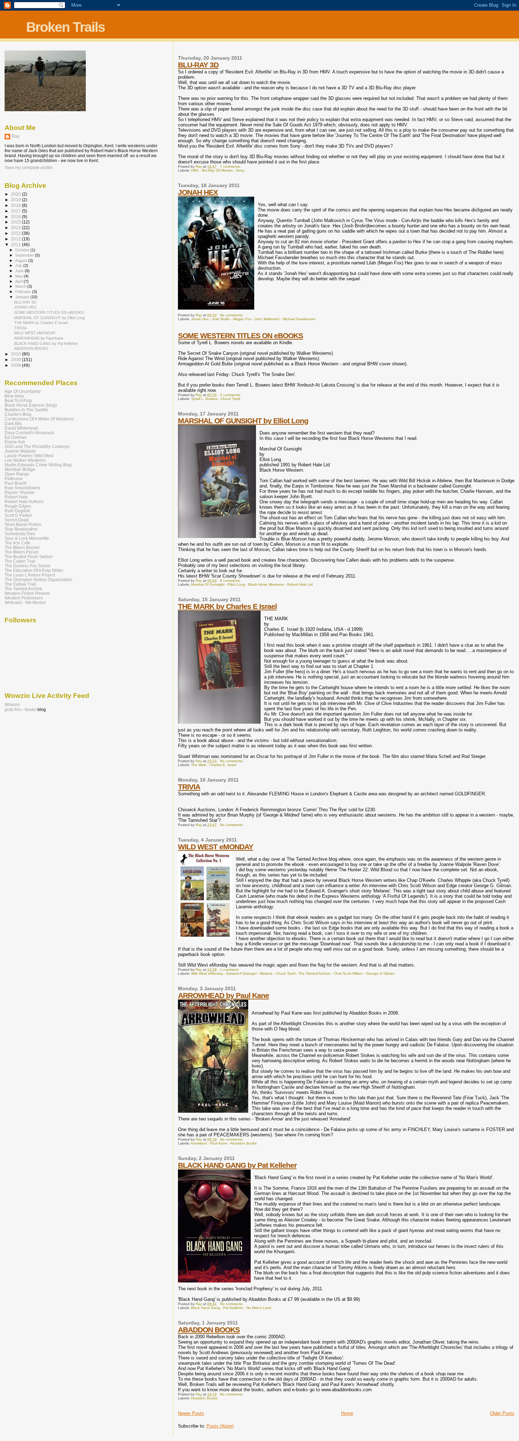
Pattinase (14, 478)
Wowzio (12, 704)
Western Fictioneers (24, 598)
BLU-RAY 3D (198, 65)
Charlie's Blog (18, 414)
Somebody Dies (20, 533)
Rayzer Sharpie (20, 492)
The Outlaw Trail (20, 584)
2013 (16, 233)
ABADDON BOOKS (209, 1330)
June (20, 271)
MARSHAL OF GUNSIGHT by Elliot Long (243, 421)
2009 (16, 359)
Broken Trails (65, 27)
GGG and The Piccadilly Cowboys (37, 446)
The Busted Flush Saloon (29, 556)
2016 (16, 216)
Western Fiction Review (27, 593)
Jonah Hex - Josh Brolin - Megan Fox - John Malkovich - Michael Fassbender (253, 319)
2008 (16, 365)
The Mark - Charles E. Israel (213, 765)
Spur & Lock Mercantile (27, 538)
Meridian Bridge (20, 469)
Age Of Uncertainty (23, 391)
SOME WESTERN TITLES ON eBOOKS (240, 335)
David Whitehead (21, 428)
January (22, 297)
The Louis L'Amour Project (30, 575)
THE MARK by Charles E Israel (227, 606)
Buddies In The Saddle (26, 409)
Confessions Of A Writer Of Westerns (39, 419)
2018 (16, 205)
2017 (16, 211)
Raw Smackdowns (22, 487)
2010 (16, 354)
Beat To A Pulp (18, 400)
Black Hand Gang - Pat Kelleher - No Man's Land (231, 1308)
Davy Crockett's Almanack (29, 432)
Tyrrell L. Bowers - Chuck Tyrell (215, 399)
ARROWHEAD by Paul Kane (223, 995)
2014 (16, 227)
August (21, 260)
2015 (16, 222)
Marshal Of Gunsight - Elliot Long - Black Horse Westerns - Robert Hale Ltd (252, 584)
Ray (15, 136)
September (25, 255)
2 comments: (231, 395)
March (21, 286)
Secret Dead (17, 520)
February (23, 291)
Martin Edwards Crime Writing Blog (38, 464)
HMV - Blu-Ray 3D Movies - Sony (217, 170)
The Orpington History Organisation (38, 579)
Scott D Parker (18, 515)
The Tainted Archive (23, 588)
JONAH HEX (198, 192)
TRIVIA (189, 787)
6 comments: (231, 580)
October (22, 250)
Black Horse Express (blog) (31, 405)
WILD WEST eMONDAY (215, 847)
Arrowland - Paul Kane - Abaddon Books (224, 1143)
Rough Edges (18, 506)
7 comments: (231, 166)
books (30, 709)
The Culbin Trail (20, 561)
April (19, 281)
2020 (16, 194)
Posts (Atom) (220, 1426)
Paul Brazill (15, 483)
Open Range (17, 474)
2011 (16, 244)
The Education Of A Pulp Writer (34, 570)
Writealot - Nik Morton (25, 602)
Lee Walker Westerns (25, 460)
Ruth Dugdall (17, 510)
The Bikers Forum (21, 552)
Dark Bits (13, 423)
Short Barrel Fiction (23, 524)
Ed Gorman (15, 437)
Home (347, 1413)
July (19, 265)
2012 (16, 239)
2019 (16, 199)
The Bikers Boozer (22, 547)
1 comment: (230, 969)
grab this (13, 709)
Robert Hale (16, 497)
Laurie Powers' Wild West (29, 455)
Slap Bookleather (21, 529)
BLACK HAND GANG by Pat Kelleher (237, 1165)
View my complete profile (29, 167)
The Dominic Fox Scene (27, 565)
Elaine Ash (15, 442)
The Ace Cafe (17, 542)
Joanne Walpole (20, 451)
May (19, 276)
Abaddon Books (204, 1398)
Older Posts (502, 1413)
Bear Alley (14, 396)
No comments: (232, 315)
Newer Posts (191, 1413)
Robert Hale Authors (24, 501)
